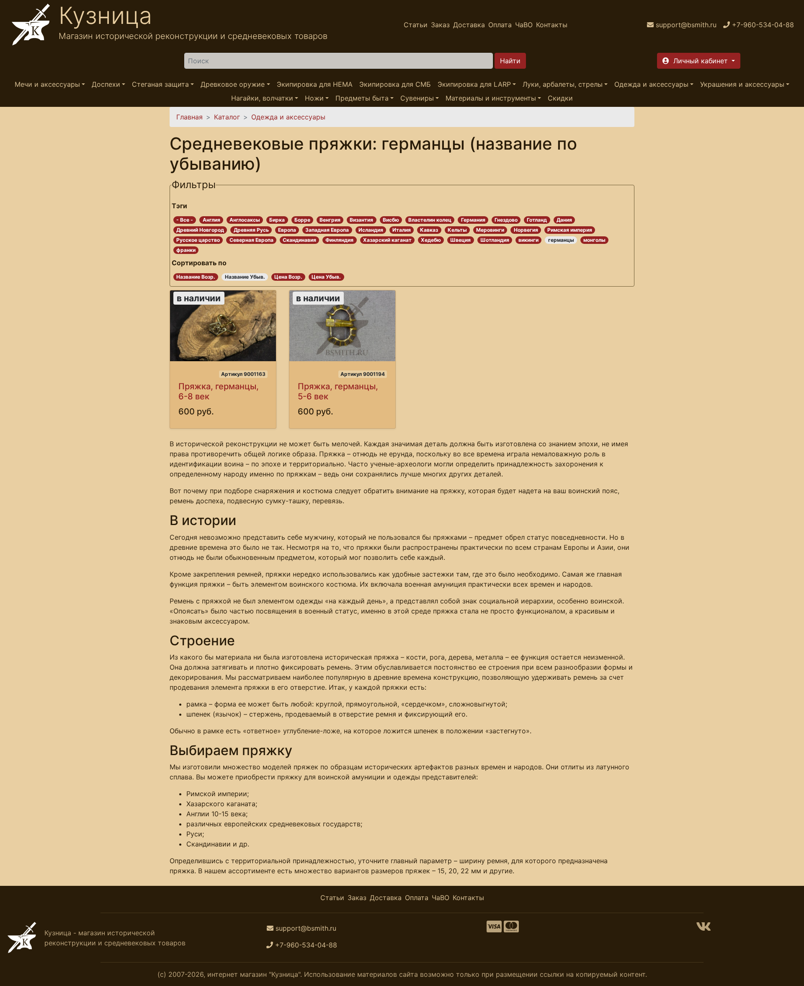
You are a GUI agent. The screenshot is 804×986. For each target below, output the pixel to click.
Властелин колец (429, 220)
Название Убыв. (245, 277)
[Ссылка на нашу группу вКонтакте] (703, 929)
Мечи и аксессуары (47, 84)
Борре (302, 220)
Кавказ (429, 230)
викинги (528, 240)
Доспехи (106, 84)
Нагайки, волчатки (262, 98)
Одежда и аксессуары (651, 84)
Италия (401, 230)
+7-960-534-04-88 (306, 945)
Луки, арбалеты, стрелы (563, 84)
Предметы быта (362, 98)
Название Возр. (195, 277)
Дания (564, 220)
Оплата (500, 25)
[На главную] (31, 25)
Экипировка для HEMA (315, 84)
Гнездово (506, 220)
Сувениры (417, 98)
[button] (698, 61)
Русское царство (198, 240)
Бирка (277, 220)
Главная (189, 117)
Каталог (227, 117)
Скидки (560, 98)
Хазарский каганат (387, 240)
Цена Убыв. (326, 277)
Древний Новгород (200, 230)
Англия (211, 220)
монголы (594, 240)
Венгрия (330, 220)
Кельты (457, 230)
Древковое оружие (233, 84)
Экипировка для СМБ (395, 84)
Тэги (179, 206)
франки (186, 250)
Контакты (551, 25)
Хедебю (431, 240)
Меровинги (490, 230)
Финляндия (339, 240)
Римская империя (569, 230)
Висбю (391, 220)
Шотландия (494, 240)
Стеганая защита (160, 84)
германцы (561, 240)
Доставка (469, 25)
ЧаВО (524, 25)
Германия (473, 220)
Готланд (537, 220)
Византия (361, 220)
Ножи (314, 98)
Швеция (460, 240)
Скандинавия (299, 240)
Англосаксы (244, 220)
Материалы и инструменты (491, 98)
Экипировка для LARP (474, 84)
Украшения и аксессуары (742, 84)
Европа (287, 230)
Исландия (370, 230)
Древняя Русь (251, 230)
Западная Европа (327, 230)
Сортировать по (199, 263)
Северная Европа (251, 240)
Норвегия (526, 230)
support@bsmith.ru (306, 928)
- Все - (184, 220)
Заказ (440, 25)
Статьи (416, 25)
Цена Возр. (288, 277)
